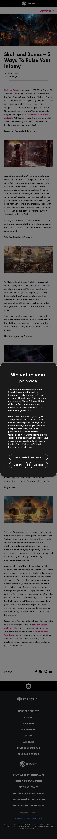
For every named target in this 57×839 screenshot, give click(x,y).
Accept (38, 464)
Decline (18, 464)
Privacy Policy (28, 401)
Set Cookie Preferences (28, 457)
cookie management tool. (19, 410)
